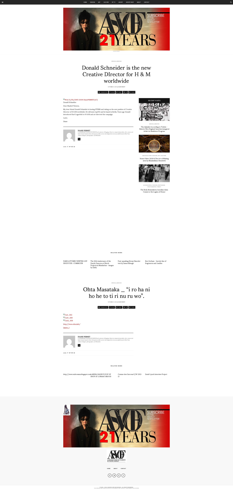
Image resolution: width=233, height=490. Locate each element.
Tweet (159, 186)
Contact (146, 2)
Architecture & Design (149, 155)
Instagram (161, 185)
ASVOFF (121, 2)
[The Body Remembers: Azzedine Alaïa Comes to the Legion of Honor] (154, 173)
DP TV (113, 2)
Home (85, 2)
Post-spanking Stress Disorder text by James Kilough (129, 262)
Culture (106, 2)
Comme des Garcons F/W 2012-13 (130, 375)
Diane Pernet (121, 86)
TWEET (120, 92)
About (139, 2)
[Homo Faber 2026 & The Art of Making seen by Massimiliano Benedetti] (154, 144)
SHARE (112, 92)
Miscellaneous (116, 61)
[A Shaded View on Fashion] (116, 29)
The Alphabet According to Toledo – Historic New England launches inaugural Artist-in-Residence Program (154, 128)
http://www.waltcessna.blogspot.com (77, 374)
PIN (126, 92)
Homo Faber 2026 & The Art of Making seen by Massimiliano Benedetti (154, 159)
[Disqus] (98, 175)
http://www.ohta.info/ (71, 324)
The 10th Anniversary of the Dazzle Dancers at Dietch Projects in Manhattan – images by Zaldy (102, 264)
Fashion (92, 2)
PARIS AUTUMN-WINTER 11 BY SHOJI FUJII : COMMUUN (75, 262)
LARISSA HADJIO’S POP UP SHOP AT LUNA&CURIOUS (101, 375)
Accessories (147, 185)
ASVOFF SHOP (130, 2)
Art (99, 2)
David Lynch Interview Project (156, 374)
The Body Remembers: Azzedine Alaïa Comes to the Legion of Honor (154, 190)
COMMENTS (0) (103, 307)
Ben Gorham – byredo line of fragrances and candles (155, 262)
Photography (151, 186)
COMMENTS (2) (103, 92)
